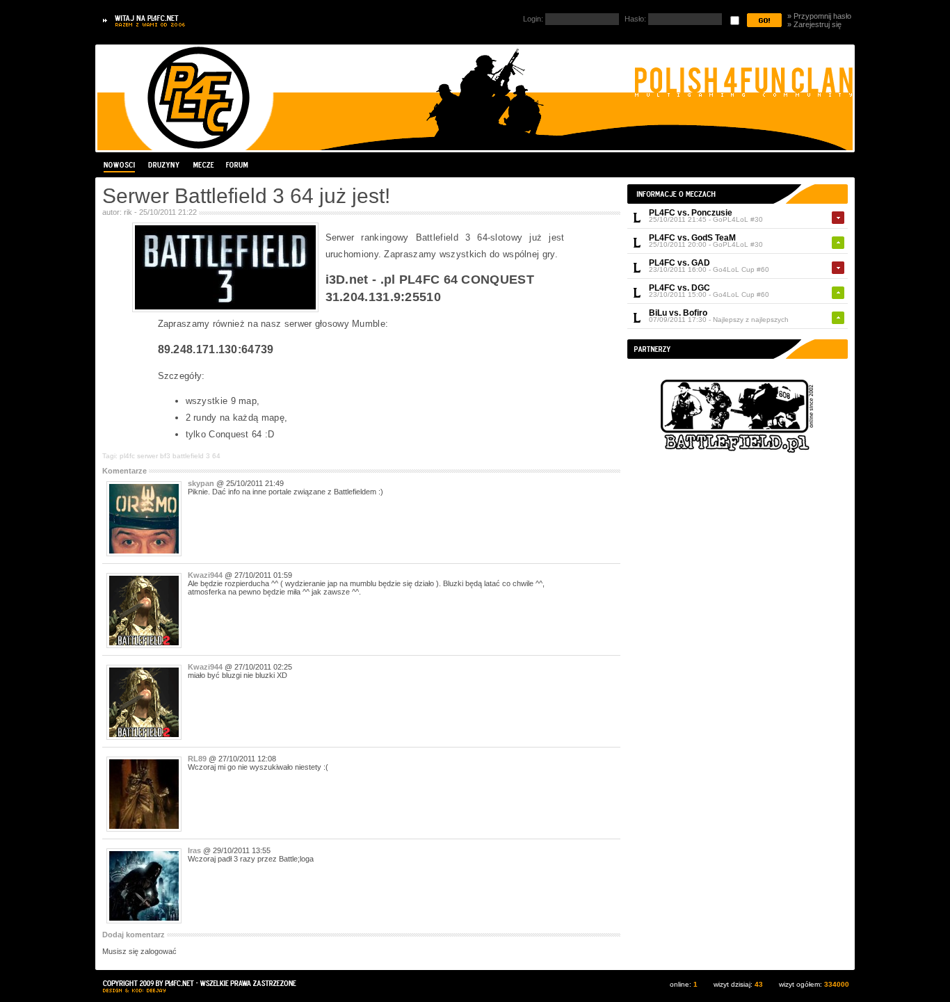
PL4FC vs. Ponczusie (690, 213)
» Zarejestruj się (814, 24)
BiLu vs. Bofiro (678, 313)
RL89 (197, 758)
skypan (201, 483)
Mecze (203, 164)
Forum (236, 164)
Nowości (121, 164)
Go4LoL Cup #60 (741, 269)
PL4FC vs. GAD (679, 263)
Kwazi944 (205, 575)
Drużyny (164, 164)
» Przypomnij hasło (819, 16)
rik (128, 212)
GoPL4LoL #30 (738, 219)
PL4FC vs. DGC (679, 288)
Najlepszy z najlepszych (751, 319)
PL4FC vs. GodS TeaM (692, 238)
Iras (194, 850)
